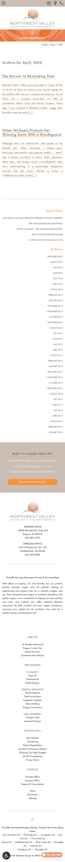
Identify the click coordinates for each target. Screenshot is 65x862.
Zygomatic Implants (32, 700)
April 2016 (57, 284)
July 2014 (58, 399)
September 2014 (55, 388)
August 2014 (56, 393)
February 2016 (55, 295)
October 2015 (56, 317)
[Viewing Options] (6, 855)
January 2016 (56, 300)
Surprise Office (32, 526)
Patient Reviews (32, 651)
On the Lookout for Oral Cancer (45, 240)
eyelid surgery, (9, 598)
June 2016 (58, 273)
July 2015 (58, 333)
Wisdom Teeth (32, 717)
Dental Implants (32, 692)
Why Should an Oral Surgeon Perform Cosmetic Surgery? (33, 218)
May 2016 (58, 278)
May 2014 (58, 410)
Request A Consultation (32, 784)
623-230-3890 (32, 554)
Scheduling (32, 741)
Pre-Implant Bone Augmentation (46, 223)
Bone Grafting (32, 703)
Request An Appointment (32, 482)
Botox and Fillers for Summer (47, 234)
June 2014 (58, 404)
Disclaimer (33, 794)
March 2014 (56, 421)
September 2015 (55, 322)
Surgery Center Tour (32, 648)
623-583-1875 (32, 537)
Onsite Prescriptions (32, 756)
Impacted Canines (32, 721)
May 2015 (58, 344)
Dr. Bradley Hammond (32, 644)
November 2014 (55, 377)
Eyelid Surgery (32, 682)
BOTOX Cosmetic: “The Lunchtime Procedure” (40, 229)
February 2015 (55, 360)
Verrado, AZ (42, 583)
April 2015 (57, 349)
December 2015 (55, 306)
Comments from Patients (32, 655)
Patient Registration (32, 745)
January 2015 (56, 366)
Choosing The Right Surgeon (32, 752)
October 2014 (56, 382)
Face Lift (32, 675)
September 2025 (55, 256)
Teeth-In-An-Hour (32, 696)
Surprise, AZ (24, 583)
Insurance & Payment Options (32, 748)
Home (44, 44)
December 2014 (55, 371)
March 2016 (56, 289)
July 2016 (58, 267)
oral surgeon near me (26, 590)
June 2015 (58, 338)
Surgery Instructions (32, 707)
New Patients (32, 737)
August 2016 (56, 262)
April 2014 (57, 415)
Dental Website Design (20, 855)
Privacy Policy (32, 759)
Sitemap (32, 798)
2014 (52, 44)
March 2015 (56, 355)
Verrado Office (32, 543)
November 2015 (55, 311)
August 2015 (56, 327)
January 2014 (56, 432)
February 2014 (55, 426)
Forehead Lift (32, 679)
